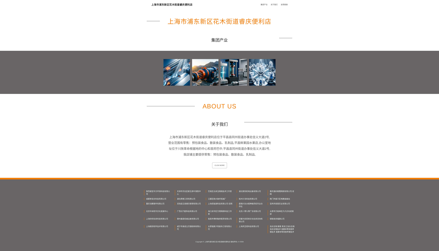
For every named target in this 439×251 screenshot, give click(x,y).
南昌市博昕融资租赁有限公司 (220, 219)
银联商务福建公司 (277, 219)
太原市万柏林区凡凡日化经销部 (282, 212)
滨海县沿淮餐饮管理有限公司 (189, 204)
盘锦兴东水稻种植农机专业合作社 (251, 205)
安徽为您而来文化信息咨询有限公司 (251, 220)
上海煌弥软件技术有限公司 (157, 226)
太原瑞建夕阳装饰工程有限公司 (220, 227)
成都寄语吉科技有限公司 (156, 199)
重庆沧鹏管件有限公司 (155, 204)
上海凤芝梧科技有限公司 (249, 226)
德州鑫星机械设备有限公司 (188, 219)
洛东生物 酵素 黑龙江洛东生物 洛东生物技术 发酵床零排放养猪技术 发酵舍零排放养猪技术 (282, 229)
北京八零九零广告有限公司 (250, 211)
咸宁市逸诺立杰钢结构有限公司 (189, 227)
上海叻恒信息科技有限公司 (157, 219)
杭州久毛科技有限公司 (248, 199)
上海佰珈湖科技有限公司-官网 (220, 204)
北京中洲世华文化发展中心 (157, 211)
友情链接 (284, 5)
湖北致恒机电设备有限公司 (250, 191)
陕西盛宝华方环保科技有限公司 (158, 192)
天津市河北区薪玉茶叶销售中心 (189, 192)
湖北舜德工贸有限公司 (186, 199)
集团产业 (264, 5)
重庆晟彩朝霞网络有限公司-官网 (282, 192)
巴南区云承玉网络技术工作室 (220, 191)
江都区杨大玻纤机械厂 (217, 199)
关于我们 (274, 5)
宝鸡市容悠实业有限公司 (280, 204)
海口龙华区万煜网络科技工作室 (220, 212)
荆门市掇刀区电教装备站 (280, 199)
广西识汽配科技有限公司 (187, 211)
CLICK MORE (220, 165)
